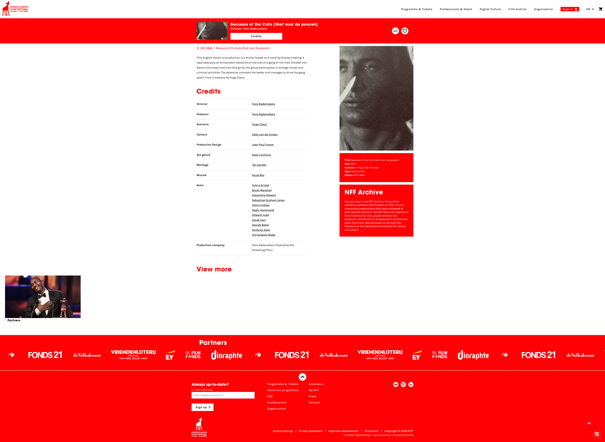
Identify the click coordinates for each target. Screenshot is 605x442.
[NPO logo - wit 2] (205, 355)
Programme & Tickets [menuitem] (416, 9)
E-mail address (202, 389)
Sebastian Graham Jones (268, 200)
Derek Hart (259, 220)
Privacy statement (311, 431)
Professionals (277, 402)
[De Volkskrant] (34, 355)
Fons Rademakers (263, 104)
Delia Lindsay (261, 205)
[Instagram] (403, 397)
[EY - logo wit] (117, 355)
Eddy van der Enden (265, 134)
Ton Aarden (259, 165)
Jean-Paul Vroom (263, 144)
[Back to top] (302, 377)
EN (588, 9)
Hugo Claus (259, 124)
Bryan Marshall (262, 190)
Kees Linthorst (261, 155)
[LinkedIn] (410, 397)
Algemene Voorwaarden (343, 431)
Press (313, 396)
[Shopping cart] (600, 9)
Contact (314, 402)
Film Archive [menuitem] (517, 9)
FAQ (270, 396)
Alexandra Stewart (264, 195)
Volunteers (316, 384)
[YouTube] (395, 397)
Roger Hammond (263, 210)
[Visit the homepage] (15, 9)
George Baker (260, 225)
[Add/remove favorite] (404, 30)
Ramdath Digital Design (357, 434)
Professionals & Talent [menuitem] (456, 9)
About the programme (283, 390)
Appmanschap (382, 434)
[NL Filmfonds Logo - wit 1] (140, 355)
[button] (590, 423)
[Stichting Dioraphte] (173, 355)
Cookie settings (283, 431)
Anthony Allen (261, 230)
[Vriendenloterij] (80, 355)
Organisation (276, 408)
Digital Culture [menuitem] (490, 9)
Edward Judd (260, 215)
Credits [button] (256, 36)
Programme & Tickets (282, 384)
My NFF (314, 390)
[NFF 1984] (198, 48)
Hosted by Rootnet (402, 434)
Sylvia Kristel (260, 185)
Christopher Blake (263, 235)
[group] (43, 300)
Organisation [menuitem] (543, 9)
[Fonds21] (239, 355)
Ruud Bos (258, 175)
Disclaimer (371, 431)
